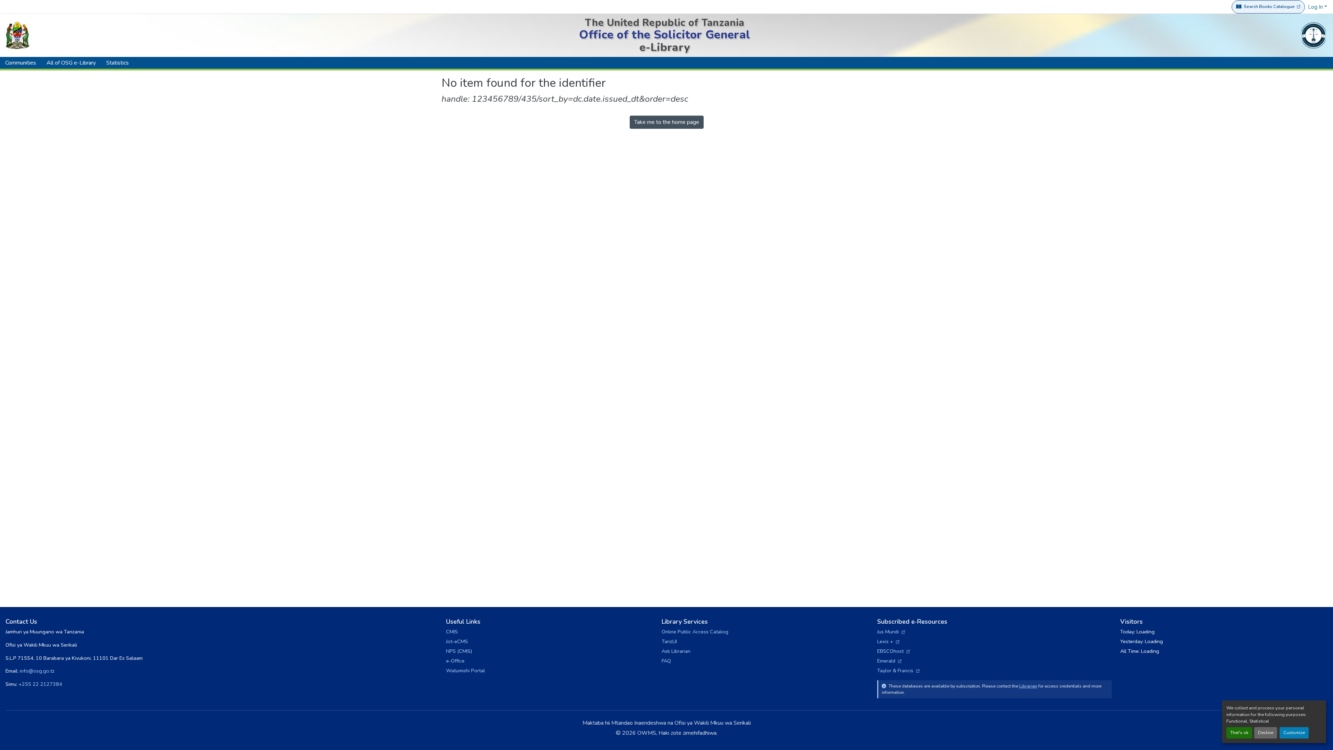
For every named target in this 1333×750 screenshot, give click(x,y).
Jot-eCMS (457, 641)
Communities (20, 63)
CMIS (452, 631)
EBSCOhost (893, 651)
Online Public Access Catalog (695, 631)
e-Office (455, 660)
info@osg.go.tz (37, 670)
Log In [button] (1316, 7)
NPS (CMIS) (459, 651)
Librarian (1028, 686)
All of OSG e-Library (71, 63)
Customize (1294, 733)
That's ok (1239, 733)
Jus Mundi (891, 631)
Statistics (117, 63)
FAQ (666, 660)
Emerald (889, 660)
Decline (1265, 733)
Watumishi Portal (465, 670)
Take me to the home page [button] (666, 122)
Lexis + (888, 641)
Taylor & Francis (898, 670)
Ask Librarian (676, 651)
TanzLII (669, 641)
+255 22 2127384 (40, 684)
